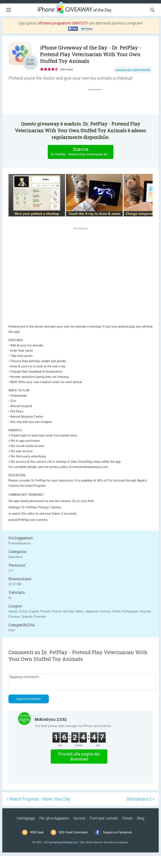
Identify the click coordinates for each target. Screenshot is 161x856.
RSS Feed (37, 832)
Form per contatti (104, 818)
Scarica (82, 151)
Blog (140, 818)
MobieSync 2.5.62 (51, 719)
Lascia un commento (132, 70)
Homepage (26, 818)
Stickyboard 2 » (141, 799)
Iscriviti (80, 818)
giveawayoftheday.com (64, 842)
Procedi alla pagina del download (79, 756)
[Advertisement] (97, 101)
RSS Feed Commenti (73, 832)
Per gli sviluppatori (54, 818)
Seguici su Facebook (117, 832)
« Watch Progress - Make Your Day (38, 799)
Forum (127, 818)
